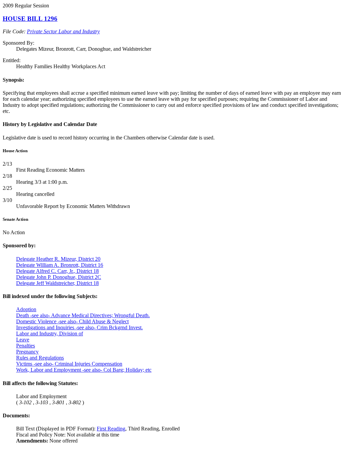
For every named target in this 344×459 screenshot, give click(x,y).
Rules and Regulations (40, 358)
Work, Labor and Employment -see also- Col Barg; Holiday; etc (84, 370)
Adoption (26, 309)
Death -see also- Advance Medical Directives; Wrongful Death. (83, 315)
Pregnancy (27, 351)
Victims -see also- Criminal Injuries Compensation (69, 364)
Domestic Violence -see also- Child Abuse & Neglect (72, 321)
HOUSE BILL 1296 (30, 18)
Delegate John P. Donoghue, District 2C (58, 277)
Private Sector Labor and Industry (63, 31)
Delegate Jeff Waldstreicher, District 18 (57, 283)
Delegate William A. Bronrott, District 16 (59, 265)
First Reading (111, 428)
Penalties (25, 345)
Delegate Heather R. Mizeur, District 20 (58, 259)
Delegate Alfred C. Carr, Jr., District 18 (57, 271)
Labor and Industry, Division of (49, 333)
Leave (22, 339)
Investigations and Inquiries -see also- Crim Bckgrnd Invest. (79, 327)
